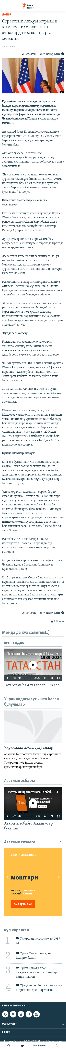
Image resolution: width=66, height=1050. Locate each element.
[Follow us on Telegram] (29, 1014)
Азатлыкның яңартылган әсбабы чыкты (35, 792)
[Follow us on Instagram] (21, 1014)
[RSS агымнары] (36, 1014)
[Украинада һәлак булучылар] (33, 726)
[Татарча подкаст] (9, 1045)
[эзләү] (57, 1045)
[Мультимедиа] (23, 1045)
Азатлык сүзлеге (19, 842)
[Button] (29, 54)
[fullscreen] (58, 678)
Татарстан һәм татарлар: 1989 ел (30, 654)
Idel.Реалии (39, 1045)
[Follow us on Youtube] (13, 1014)
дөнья (6, 14)
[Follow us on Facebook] (5, 1014)
